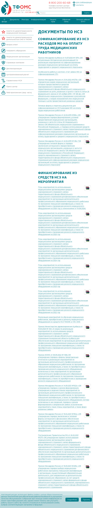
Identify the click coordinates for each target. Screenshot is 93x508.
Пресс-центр (11, 87)
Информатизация (38, 20)
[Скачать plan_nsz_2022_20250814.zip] (87, 292)
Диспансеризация (14, 69)
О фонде (4, 21)
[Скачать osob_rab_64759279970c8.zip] (87, 73)
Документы (14, 20)
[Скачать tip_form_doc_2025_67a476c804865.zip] (87, 106)
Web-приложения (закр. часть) (19, 93)
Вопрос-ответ (12, 45)
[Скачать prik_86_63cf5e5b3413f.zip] (87, 142)
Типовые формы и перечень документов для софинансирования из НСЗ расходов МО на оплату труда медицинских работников (59, 108)
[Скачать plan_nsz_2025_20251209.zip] (87, 214)
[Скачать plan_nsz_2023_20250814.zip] (87, 266)
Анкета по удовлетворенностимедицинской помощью (19, 32)
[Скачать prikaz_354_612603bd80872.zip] (87, 415)
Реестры (25, 20)
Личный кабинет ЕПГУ (83, 21)
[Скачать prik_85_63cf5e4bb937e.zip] (87, 116)
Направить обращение (16, 51)
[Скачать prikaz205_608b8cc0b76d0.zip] (87, 467)
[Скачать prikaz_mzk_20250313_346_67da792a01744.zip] (87, 327)
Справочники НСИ (14, 81)
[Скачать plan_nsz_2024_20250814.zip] (87, 240)
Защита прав (53, 21)
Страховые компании (15, 63)
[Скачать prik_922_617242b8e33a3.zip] (87, 386)
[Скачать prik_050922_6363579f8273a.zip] (87, 356)
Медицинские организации (18, 57)
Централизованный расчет (17, 75)
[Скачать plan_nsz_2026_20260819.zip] (87, 188)
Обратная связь (66, 21)
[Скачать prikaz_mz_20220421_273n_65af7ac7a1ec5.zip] (87, 80)
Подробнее (72, 500)
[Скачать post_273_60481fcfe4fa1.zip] (87, 436)
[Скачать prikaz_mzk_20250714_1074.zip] (87, 58)
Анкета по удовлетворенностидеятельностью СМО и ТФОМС (19, 38)
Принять (86, 500)
